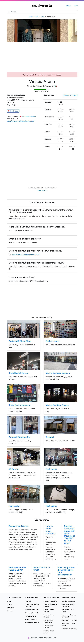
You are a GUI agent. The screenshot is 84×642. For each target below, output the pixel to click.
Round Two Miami (31, 619)
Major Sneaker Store (32, 622)
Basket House (52, 341)
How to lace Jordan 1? (69, 629)
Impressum (10, 607)
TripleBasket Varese (18, 373)
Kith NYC (28, 601)
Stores (68, 6)
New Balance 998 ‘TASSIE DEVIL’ (17, 568)
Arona (42, 16)
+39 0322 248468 (28, 116)
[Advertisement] (42, 58)
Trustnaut (10, 611)
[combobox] (42, 12)
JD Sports (13, 469)
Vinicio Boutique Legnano (58, 373)
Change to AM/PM (70, 95)
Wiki (76, 6)
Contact (9, 601)
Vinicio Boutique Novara (57, 405)
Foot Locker (51, 469)
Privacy (9, 604)
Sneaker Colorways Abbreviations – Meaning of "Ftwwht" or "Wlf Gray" (69, 534)
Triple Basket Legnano (19, 405)
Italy (37, 16)
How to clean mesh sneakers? (51, 530)
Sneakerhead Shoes (18, 526)
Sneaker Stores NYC (50, 601)
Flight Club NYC (30, 616)
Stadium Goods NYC (32, 609)
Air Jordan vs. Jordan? (69, 620)
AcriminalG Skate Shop (20, 341)
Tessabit (50, 437)
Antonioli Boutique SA (19, 437)
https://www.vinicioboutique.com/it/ (21, 121)
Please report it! (42, 190)
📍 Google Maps (13, 111)
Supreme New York (31, 613)
